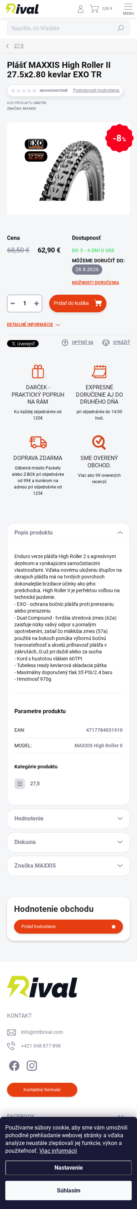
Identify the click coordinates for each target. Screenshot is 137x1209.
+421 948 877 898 (41, 1046)
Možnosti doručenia (95, 282)
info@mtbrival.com (42, 1032)
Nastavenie (68, 1167)
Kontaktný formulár (42, 1089)
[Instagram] (31, 1064)
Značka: (21, 108)
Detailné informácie (30, 324)
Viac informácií (58, 1150)
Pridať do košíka (71, 303)
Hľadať (121, 28)
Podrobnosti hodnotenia (96, 90)
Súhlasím (68, 1190)
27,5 (35, 783)
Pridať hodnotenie (38, 926)
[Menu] (128, 9)
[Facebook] (13, 1064)
